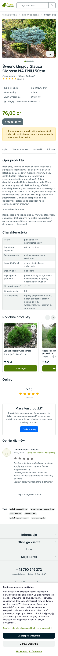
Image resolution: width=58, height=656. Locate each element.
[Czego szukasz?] (52, 5)
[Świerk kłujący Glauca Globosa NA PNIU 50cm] (8, 5)
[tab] (25, 61)
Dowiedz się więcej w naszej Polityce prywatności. (27, 628)
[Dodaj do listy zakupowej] (50, 54)
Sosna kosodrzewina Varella (17, 350)
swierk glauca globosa (18, 509)
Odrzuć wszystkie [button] (29, 644)
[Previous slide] (47, 317)
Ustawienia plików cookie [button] (29, 651)
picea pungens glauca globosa (42, 509)
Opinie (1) (38, 149)
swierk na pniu (30, 513)
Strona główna (9, 14)
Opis (4, 149)
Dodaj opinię (29, 429)
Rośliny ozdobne (30, 14)
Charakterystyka (20, 149)
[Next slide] (53, 317)
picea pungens (15, 513)
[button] (13, 79)
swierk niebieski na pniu (19, 518)
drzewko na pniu (38, 518)
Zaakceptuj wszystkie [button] (29, 635)
